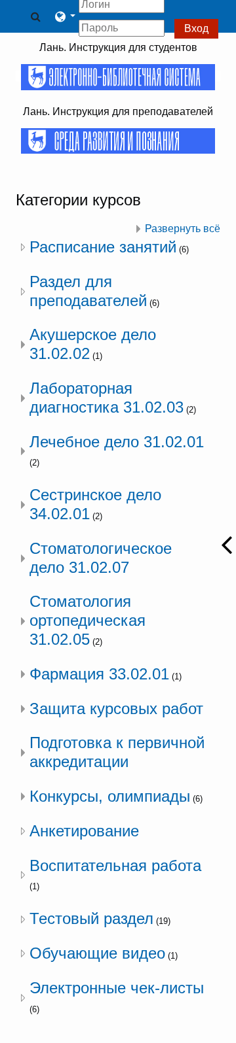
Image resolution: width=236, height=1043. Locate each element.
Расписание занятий (103, 247)
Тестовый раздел (91, 918)
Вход (196, 28)
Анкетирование (84, 831)
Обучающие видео (97, 953)
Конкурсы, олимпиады (110, 796)
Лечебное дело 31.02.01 (117, 442)
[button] (35, 16)
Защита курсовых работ (116, 708)
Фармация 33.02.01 (99, 674)
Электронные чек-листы (117, 988)
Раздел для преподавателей (88, 291)
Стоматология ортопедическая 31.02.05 (88, 620)
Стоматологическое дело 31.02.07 (101, 557)
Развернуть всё (182, 228)
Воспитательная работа (115, 865)
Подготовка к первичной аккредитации (117, 752)
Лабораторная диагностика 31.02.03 (107, 397)
